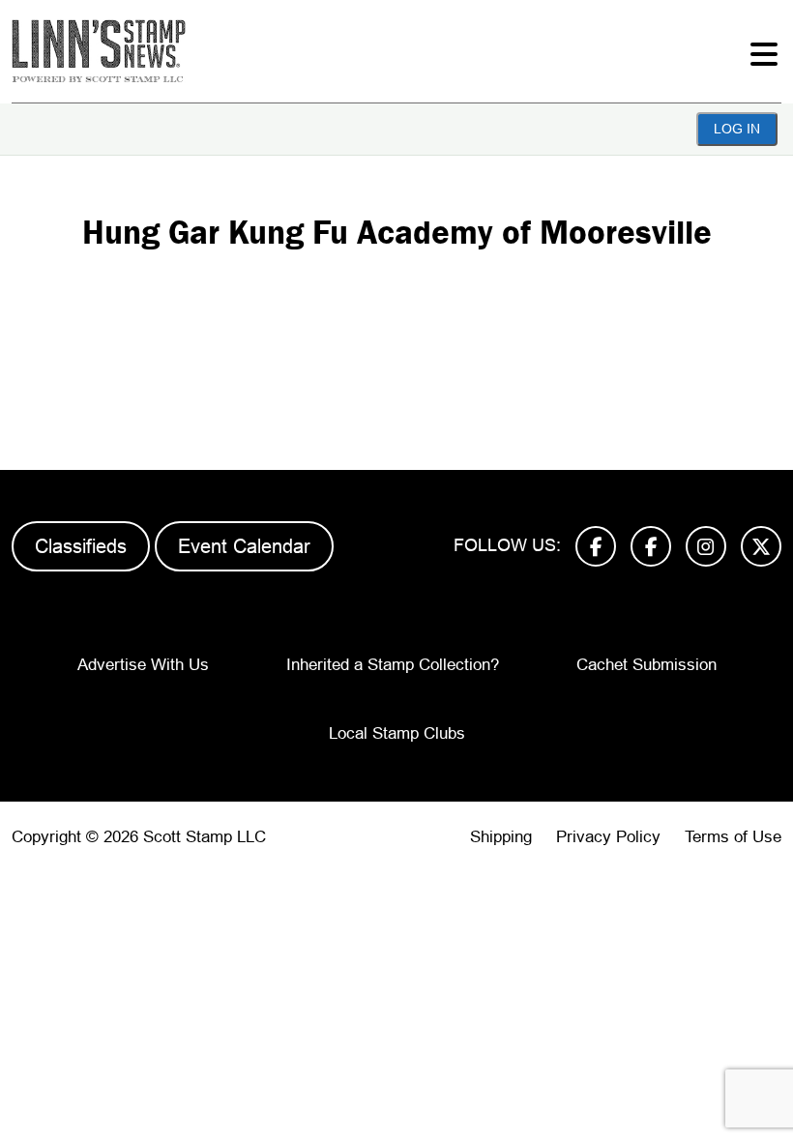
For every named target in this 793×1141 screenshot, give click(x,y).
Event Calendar (244, 546)
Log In (737, 128)
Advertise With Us (143, 665)
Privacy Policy (608, 837)
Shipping (501, 837)
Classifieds (81, 546)
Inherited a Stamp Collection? (392, 665)
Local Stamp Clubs (397, 733)
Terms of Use (733, 837)
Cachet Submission (646, 665)
